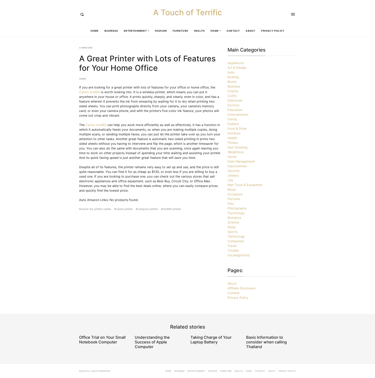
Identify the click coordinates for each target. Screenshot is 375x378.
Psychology (236, 213)
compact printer (148, 209)
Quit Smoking (237, 147)
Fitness (233, 143)
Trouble (233, 250)
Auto (231, 72)
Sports (233, 232)
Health (199, 30)
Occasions (235, 194)
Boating (233, 77)
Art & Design (237, 68)
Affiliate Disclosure (241, 288)
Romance (234, 218)
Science (233, 222)
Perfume (234, 199)
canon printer (124, 209)
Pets (231, 204)
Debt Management (241, 161)
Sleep (232, 227)
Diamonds (235, 100)
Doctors (233, 105)
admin (82, 79)
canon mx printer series (96, 209)
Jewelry (233, 175)
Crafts (232, 96)
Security (234, 171)
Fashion (161, 30)
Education (235, 110)
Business (111, 30)
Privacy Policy (272, 30)
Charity (233, 91)
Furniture (180, 30)
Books (232, 82)
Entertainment (135, 30)
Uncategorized (238, 255)
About (250, 30)
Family (232, 119)
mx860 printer (172, 209)
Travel (232, 246)
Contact (233, 30)
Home (95, 30)
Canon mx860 (89, 92)
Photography (237, 208)
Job (230, 180)
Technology (236, 236)
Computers (86, 47)
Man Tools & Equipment (245, 185)
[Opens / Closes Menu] (293, 14)
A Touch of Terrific (187, 12)
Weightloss (236, 152)
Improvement (237, 166)
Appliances (236, 63)
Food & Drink (237, 128)
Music (232, 189)
